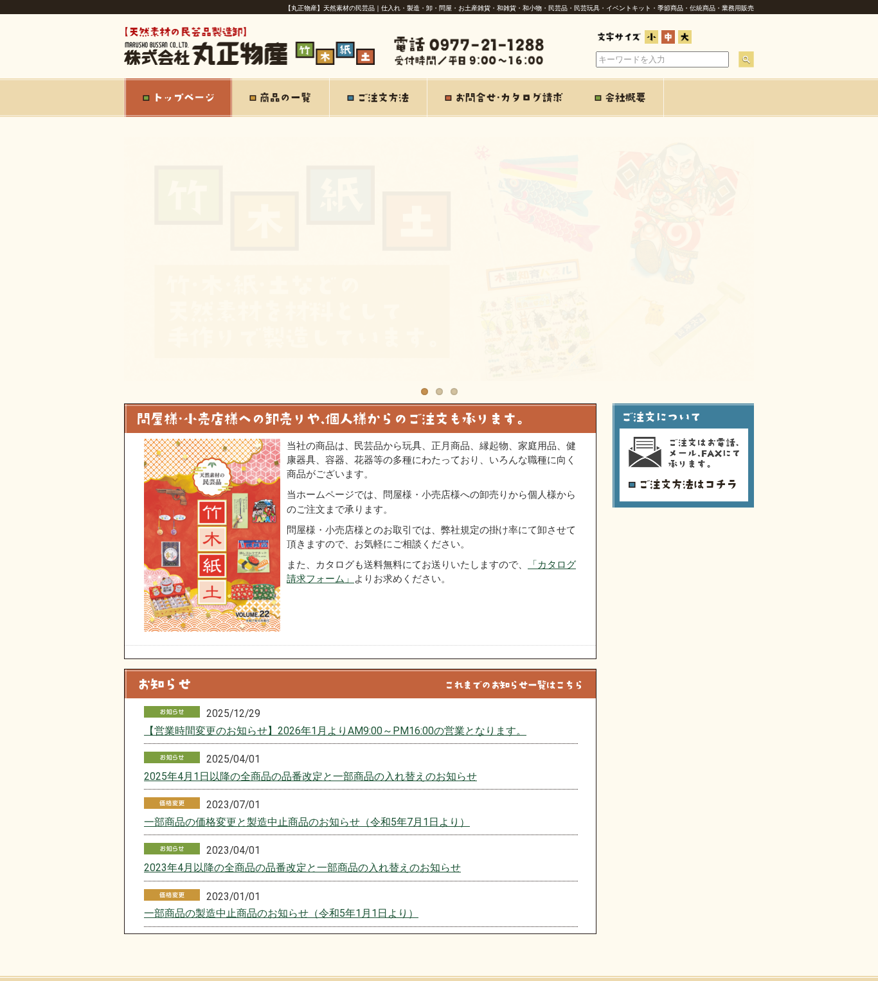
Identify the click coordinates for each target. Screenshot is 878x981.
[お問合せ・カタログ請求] (502, 97)
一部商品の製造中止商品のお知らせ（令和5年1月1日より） (281, 913)
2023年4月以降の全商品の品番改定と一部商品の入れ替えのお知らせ (302, 868)
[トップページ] (178, 97)
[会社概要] (620, 97)
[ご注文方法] (378, 97)
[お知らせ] (360, 695)
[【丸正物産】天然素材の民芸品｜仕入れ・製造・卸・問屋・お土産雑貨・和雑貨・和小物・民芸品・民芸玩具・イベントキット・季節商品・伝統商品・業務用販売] (249, 62)
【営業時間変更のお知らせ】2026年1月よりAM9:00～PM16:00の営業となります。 (335, 731)
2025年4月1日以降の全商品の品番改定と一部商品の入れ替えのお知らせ (310, 776)
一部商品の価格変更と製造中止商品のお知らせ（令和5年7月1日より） (307, 822)
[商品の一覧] (281, 97)
